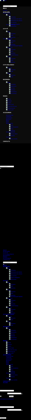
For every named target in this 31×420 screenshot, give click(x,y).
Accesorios (13, 22)
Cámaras (13, 33)
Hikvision (10, 47)
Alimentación (9, 123)
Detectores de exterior (16, 20)
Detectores (13, 86)
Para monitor (14, 138)
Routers (10, 101)
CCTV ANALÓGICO (8, 64)
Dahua (9, 39)
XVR (12, 71)
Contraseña (3, 393)
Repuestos (13, 26)
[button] (5, 10)
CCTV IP (5, 253)
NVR (12, 35)
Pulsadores (14, 91)
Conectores (9, 118)
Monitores (8, 119)
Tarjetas (13, 135)
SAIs (12, 125)
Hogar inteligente (15, 24)
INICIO (5, 8)
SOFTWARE (19, 45)
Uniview (10, 56)
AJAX (9, 82)
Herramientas (9, 115)
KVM (7, 122)
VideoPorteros (14, 55)
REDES (5, 96)
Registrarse (3, 418)
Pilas (12, 128)
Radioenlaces (11, 108)
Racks (9, 99)
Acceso (11, 396)
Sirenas (13, 88)
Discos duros (14, 133)
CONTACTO (6, 141)
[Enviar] (0, 168)
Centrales (13, 17)
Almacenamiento (10, 132)
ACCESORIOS (7, 112)
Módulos (13, 62)
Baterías (13, 130)
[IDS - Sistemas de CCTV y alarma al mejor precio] (3, 0)
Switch (9, 102)
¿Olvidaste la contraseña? (7, 399)
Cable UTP (11, 110)
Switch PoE (11, 104)
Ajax (9, 282)
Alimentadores (14, 127)
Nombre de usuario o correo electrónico (11, 389)
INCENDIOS (6, 79)
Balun (7, 120)
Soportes (13, 37)
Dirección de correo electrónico (8, 405)
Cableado (8, 116)
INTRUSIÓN (6, 12)
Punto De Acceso (12, 106)
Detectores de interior (16, 18)
